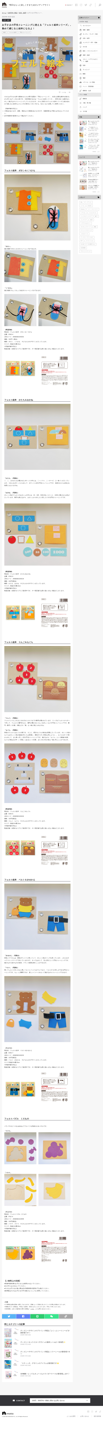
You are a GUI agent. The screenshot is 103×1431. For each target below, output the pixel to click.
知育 (4, 32)
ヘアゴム (83, 212)
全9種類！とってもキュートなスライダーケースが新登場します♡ (44, 1374)
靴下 (96, 216)
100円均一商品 (12, 13)
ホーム (4, 13)
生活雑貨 (83, 247)
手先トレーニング (25, 32)
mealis (89, 205)
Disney (83, 209)
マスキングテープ (86, 227)
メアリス (88, 202)
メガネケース (84, 234)
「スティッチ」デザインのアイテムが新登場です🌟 (39, 1363)
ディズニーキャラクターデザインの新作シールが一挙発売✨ (43, 1342)
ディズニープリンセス (87, 237)
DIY (82, 240)
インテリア (84, 219)
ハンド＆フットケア (86, 216)
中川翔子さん (91, 244)
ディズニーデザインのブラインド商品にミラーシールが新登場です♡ (45, 1353)
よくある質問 (71, 1416)
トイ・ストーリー (93, 209)
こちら (32, 1309)
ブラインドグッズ (86, 251)
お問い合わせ (84, 1416)
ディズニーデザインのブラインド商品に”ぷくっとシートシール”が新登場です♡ (45, 1332)
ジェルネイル (92, 212)
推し (82, 202)
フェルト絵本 (12, 32)
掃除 (95, 227)
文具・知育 (22, 13)
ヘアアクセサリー (86, 223)
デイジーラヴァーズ (86, 230)
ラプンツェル (89, 240)
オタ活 (82, 244)
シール (82, 205)
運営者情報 (97, 1416)
